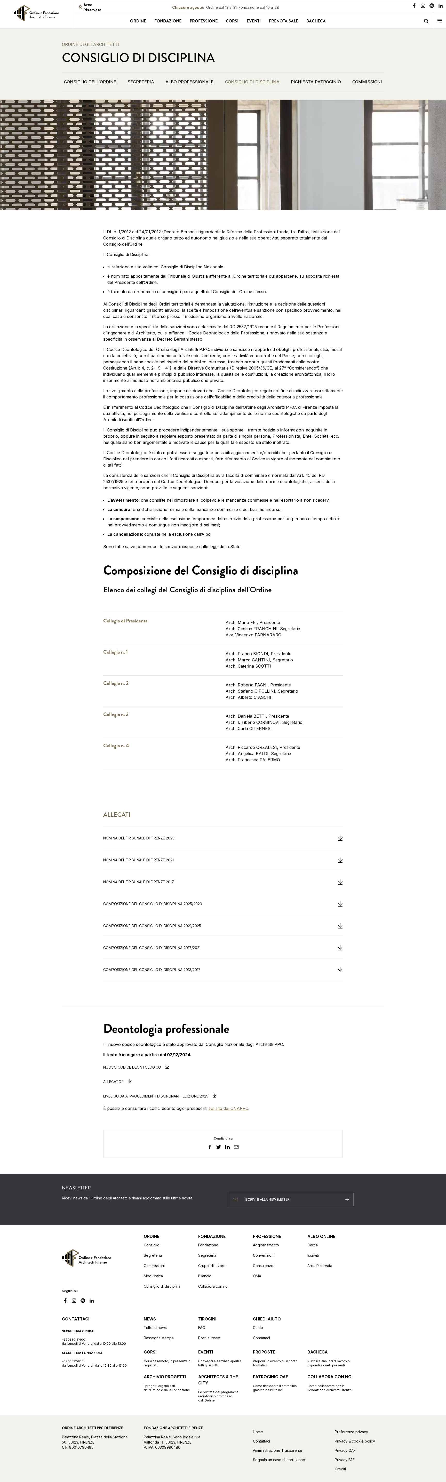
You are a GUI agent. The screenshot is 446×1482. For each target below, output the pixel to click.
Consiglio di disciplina (162, 1286)
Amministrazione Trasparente (277, 1450)
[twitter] (218, 1148)
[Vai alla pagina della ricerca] (426, 21)
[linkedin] (227, 1148)
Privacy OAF (345, 1450)
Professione (204, 21)
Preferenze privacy (351, 1432)
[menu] (439, 21)
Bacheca (316, 21)
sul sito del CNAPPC (228, 1108)
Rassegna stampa (159, 1338)
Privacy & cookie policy (355, 1441)
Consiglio (152, 1245)
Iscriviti (313, 1255)
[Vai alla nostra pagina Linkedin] (440, 6)
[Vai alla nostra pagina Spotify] (431, 6)
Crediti (340, 1469)
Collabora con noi (213, 1286)
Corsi (232, 21)
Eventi (254, 21)
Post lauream (209, 1338)
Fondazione (167, 21)
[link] (36, 13)
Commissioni (154, 1265)
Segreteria (153, 1255)
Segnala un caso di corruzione (279, 1459)
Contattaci (261, 1338)
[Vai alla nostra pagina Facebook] (414, 6)
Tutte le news (155, 1327)
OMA (257, 1276)
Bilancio (204, 1276)
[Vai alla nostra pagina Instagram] (423, 6)
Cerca (312, 1245)
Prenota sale (283, 21)
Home (258, 1432)
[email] (236, 1148)
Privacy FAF (345, 1459)
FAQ (201, 1327)
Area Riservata (319, 1265)
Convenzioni (263, 1255)
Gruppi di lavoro (212, 1265)
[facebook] (209, 1148)
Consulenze (263, 1265)
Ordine (138, 21)
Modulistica (153, 1276)
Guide (258, 1327)
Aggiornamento (266, 1245)
